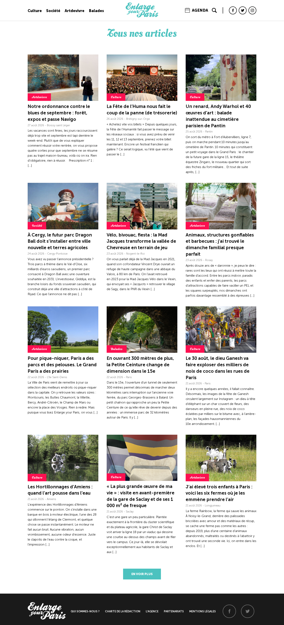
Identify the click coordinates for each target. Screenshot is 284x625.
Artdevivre (74, 11)
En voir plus (142, 574)
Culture (35, 11)
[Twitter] (243, 10)
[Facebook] (233, 10)
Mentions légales (202, 611)
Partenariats (174, 611)
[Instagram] (252, 10)
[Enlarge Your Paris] (142, 17)
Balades (96, 11)
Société (53, 11)
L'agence (152, 611)
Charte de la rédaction (122, 611)
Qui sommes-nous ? (85, 611)
